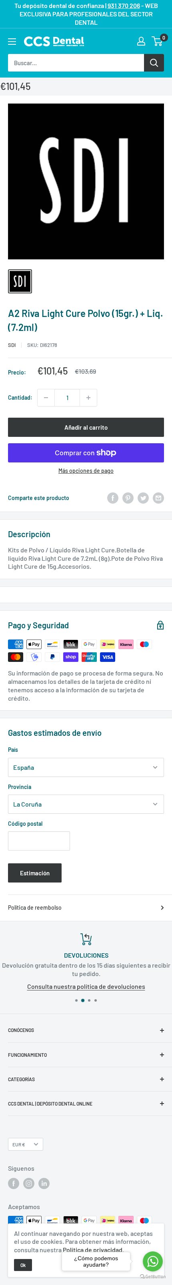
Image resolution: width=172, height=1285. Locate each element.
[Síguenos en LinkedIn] (44, 1183)
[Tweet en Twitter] (143, 498)
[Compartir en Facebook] (112, 498)
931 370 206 (124, 5)
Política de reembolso (35, 907)
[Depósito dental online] (54, 42)
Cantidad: (20, 397)
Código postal (25, 823)
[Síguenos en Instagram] (28, 1183)
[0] (157, 41)
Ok (23, 1265)
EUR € (18, 1144)
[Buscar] (154, 63)
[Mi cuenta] (141, 41)
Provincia (19, 786)
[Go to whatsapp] (153, 1261)
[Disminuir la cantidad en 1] (46, 397)
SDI (12, 345)
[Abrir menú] (12, 41)
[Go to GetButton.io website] (153, 1276)
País (13, 749)
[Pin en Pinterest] (128, 498)
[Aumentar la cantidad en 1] (88, 397)
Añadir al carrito (86, 427)
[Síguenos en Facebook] (13, 1183)
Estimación (35, 873)
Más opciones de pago (86, 470)
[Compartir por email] (158, 498)
